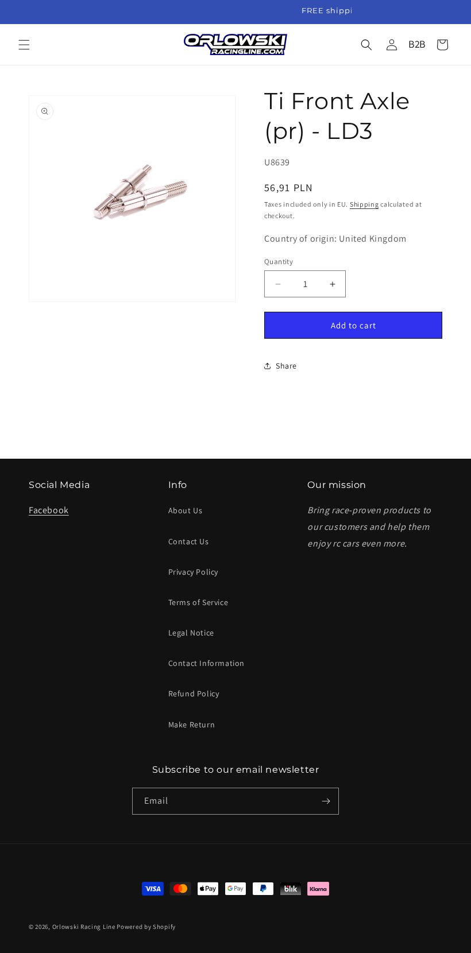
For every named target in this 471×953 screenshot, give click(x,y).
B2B (417, 44)
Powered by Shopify (146, 927)
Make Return (191, 724)
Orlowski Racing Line (83, 927)
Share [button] (286, 366)
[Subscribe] (325, 801)
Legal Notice (191, 632)
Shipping (364, 204)
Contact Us (188, 541)
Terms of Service (198, 602)
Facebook (49, 510)
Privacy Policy (193, 572)
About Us (185, 510)
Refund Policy (193, 693)
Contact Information (206, 663)
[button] (24, 44)
